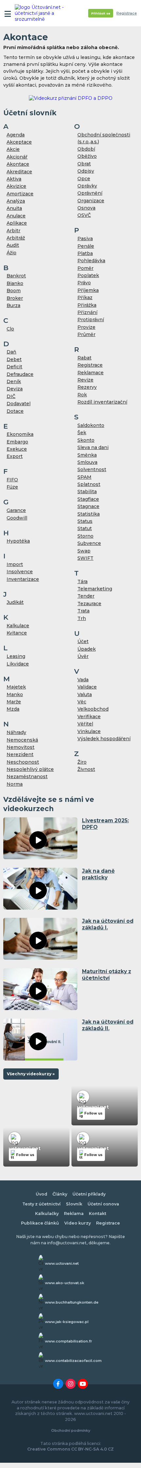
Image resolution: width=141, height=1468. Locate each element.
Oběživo (87, 156)
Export (15, 456)
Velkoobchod (93, 709)
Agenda (16, 135)
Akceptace (19, 142)
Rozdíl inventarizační (102, 402)
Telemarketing (94, 589)
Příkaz (84, 297)
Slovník (74, 1203)
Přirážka (86, 305)
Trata (83, 611)
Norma (15, 784)
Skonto (85, 440)
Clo (10, 329)
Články (59, 1194)
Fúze (12, 487)
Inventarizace (23, 579)
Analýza (16, 201)
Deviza (15, 389)
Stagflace (88, 499)
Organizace (90, 201)
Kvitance (17, 633)
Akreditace (19, 172)
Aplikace (17, 223)
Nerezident (20, 754)
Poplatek (88, 275)
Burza (13, 305)
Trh (81, 618)
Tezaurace (89, 604)
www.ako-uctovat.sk (64, 1283)
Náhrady (16, 732)
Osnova (86, 208)
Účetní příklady (89, 1194)
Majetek (16, 687)
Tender (85, 596)
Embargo (17, 442)
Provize (86, 327)
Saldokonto (90, 425)
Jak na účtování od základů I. (107, 924)
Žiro (82, 762)
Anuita (14, 208)
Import (15, 564)
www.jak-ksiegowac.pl (67, 1321)
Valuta (84, 694)
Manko (15, 694)
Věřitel (85, 724)
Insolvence (20, 572)
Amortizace (20, 194)
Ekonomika (20, 434)
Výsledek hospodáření (104, 739)
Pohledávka (91, 261)
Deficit (14, 367)
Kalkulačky (47, 1213)
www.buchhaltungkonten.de (71, 1302)
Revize (85, 380)
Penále (85, 246)
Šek (81, 433)
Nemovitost (20, 747)
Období (86, 149)
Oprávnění (89, 193)
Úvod (41, 1194)
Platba (85, 253)
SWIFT (85, 558)
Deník (14, 381)
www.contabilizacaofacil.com (73, 1360)
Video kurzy (77, 1223)
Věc (81, 702)
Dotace (15, 411)
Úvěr (83, 656)
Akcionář (17, 157)
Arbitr (13, 231)
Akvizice (16, 186)
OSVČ (84, 215)
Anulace (16, 216)
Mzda (13, 709)
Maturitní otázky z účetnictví (106, 974)
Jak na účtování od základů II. (107, 1025)
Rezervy (87, 387)
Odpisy (85, 171)
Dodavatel (18, 404)
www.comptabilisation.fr (68, 1341)
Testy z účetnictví (41, 1203)
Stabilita (87, 491)
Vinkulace (89, 731)
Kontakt (97, 1213)
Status (84, 521)
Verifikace (89, 717)
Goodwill (17, 518)
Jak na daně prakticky (98, 874)
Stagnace (88, 506)
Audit (13, 245)
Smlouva (87, 462)
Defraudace (20, 374)
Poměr (85, 268)
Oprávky (87, 186)
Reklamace (90, 373)
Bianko (15, 283)
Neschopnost (23, 762)
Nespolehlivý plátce (30, 769)
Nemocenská (22, 740)
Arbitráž (16, 238)
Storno (85, 536)
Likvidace (18, 664)
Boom (14, 291)
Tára (82, 581)
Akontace (18, 164)
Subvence (89, 543)
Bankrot (16, 276)
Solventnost (91, 469)
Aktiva (14, 179)
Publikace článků (40, 1223)
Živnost (86, 769)
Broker (15, 298)
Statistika (88, 514)
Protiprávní (90, 320)
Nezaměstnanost (27, 776)
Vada (83, 680)
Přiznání (87, 312)
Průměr (86, 334)
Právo (84, 283)
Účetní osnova (103, 1203)
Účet (83, 641)
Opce (83, 179)
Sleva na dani (93, 447)
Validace (87, 687)
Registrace (126, 13)
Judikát (15, 602)
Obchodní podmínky (70, 1430)
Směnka (87, 455)
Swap (84, 551)
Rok (82, 395)
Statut (84, 528)
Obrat (84, 164)
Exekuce (17, 449)
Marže (14, 702)
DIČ (11, 396)
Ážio (11, 253)
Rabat (84, 358)
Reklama (74, 1213)
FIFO (12, 480)
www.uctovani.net (62, 1263)
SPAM (84, 477)
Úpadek (86, 649)
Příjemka (88, 290)
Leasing (16, 656)
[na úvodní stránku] (40, 13)
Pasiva (85, 238)
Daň (11, 352)
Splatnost (88, 484)
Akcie (13, 149)
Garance (16, 510)
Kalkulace (18, 626)
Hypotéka (18, 541)
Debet (14, 359)
